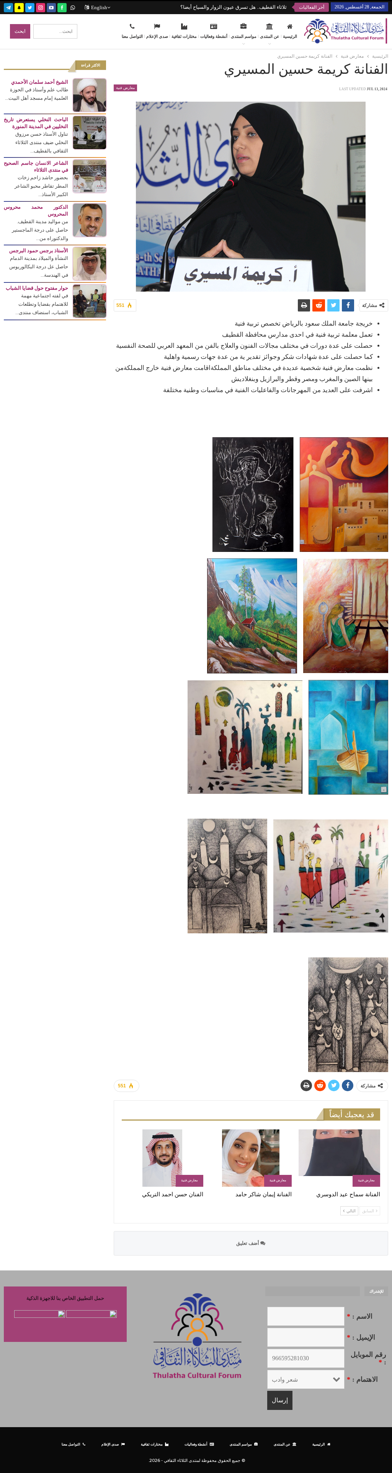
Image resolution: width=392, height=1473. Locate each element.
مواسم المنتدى (243, 36)
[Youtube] (51, 6)
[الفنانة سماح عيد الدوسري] (339, 1157)
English (99, 7)
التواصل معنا (132, 36)
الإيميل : (361, 1337)
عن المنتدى (269, 36)
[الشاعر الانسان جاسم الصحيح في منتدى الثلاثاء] (89, 175)
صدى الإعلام (157, 36)
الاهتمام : (362, 1379)
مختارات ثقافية (184, 36)
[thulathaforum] (62, 6)
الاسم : (359, 1316)
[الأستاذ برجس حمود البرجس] (89, 263)
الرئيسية (290, 36)
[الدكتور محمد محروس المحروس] (89, 219)
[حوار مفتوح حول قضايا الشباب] (89, 300)
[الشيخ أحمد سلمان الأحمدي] (89, 94)
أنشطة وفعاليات (213, 36)
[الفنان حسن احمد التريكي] (162, 1157)
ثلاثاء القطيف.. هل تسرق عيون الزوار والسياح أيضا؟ (233, 7)
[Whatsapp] (72, 6)
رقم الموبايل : (368, 1358)
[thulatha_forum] (40, 6)
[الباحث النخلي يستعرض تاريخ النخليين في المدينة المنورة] (89, 132)
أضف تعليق (248, 1243)
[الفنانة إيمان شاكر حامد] (251, 1157)
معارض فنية (125, 88)
